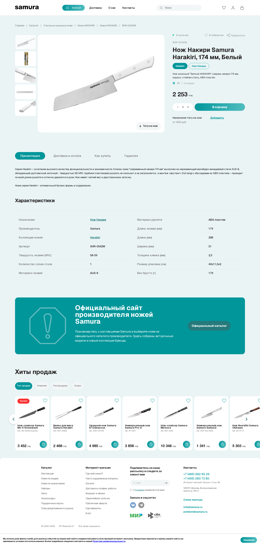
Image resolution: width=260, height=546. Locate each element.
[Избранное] (224, 8)
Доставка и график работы (101, 488)
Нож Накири (199, 66)
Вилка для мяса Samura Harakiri (63, 427)
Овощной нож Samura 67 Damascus (102, 427)
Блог (88, 513)
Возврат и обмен (95, 493)
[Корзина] (242, 8)
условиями (139, 490)
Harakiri (180, 66)
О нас (112, 7)
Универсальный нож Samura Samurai (209, 427)
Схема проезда (193, 499)
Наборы (45, 488)
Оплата (90, 483)
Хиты (44, 493)
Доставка (95, 7)
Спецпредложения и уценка (57, 508)
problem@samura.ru (195, 511)
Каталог (76, 7)
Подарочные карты (52, 503)
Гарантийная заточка (98, 498)
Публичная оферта (96, 503)
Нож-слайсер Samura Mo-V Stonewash (30, 427)
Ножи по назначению (53, 483)
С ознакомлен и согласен (148, 490)
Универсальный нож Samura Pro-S (137, 427)
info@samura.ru (192, 507)
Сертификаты (93, 508)
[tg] (141, 505)
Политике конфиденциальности (109, 541)
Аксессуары (48, 498)
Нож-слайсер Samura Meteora (174, 427)
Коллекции (47, 473)
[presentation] (14, 419)
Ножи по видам (49, 478)
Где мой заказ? (94, 473)
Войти (233, 8)
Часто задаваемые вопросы (102, 478)
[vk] (133, 505)
